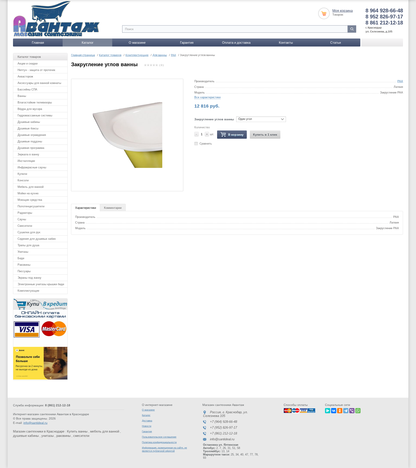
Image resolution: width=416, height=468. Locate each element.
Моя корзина (342, 11)
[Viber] (351, 410)
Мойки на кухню (28, 193)
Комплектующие (28, 290)
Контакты (286, 42)
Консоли (23, 180)
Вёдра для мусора (30, 109)
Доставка (147, 420)
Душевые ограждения (32, 135)
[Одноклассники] (339, 410)
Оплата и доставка (236, 42)
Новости (146, 426)
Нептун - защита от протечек (36, 70)
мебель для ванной (104, 431)
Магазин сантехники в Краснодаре (38, 431)
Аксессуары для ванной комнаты (39, 83)
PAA (400, 81)
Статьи (335, 42)
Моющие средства (30, 199)
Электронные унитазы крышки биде (41, 284)
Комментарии (113, 207)
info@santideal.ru (35, 423)
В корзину (236, 134)
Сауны (22, 219)
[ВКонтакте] (333, 410)
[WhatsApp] (358, 410)
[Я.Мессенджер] (327, 410)
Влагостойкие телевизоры (35, 102)
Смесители (25, 225)
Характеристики (85, 207)
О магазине (137, 42)
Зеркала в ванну (28, 154)
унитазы (47, 435)
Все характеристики (207, 97)
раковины (63, 435)
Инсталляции (26, 160)
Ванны (22, 96)
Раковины (24, 264)
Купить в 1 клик (265, 134)
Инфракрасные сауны (32, 167)
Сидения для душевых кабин (37, 238)
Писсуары (24, 271)
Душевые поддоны (30, 141)
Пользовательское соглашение (159, 437)
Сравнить (206, 143)
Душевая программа (31, 148)
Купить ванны (77, 431)
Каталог (87, 42)
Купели (22, 173)
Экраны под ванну (29, 277)
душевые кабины (26, 435)
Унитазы (23, 251)
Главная (38, 42)
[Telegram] (345, 410)
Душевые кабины (29, 122)
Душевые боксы (28, 128)
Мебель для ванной (31, 186)
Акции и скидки (27, 63)
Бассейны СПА (27, 89)
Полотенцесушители (31, 206)
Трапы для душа (28, 245)
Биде (21, 258)
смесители (81, 435)
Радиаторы (25, 212)
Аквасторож (25, 76)
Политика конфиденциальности (159, 442)
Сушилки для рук (29, 232)
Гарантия (186, 42)
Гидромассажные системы (35, 115)
